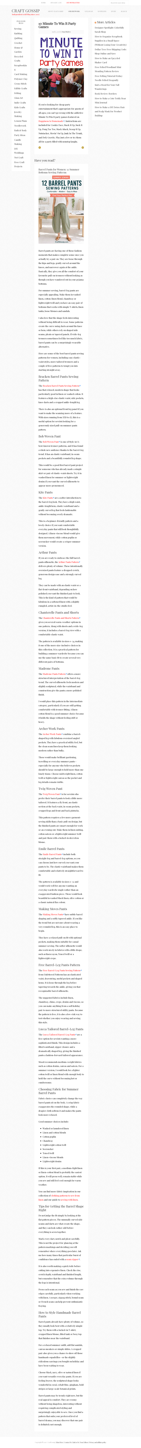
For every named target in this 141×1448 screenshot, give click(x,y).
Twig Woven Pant (51, 794)
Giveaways (89, 11)
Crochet (18, 42)
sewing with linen (69, 1199)
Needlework (20, 125)
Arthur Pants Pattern (68, 562)
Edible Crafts (20, 88)
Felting (17, 93)
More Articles (106, 22)
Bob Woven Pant (51, 441)
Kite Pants (48, 497)
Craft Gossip (26, 10)
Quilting (18, 38)
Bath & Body (20, 130)
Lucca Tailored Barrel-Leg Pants (59, 1034)
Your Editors (84, 1442)
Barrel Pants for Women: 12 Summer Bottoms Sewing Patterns (59, 171)
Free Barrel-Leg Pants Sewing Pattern (61, 970)
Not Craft (18, 157)
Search (124, 11)
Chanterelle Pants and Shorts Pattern (61, 617)
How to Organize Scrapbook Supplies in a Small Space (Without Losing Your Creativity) (110, 40)
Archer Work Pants (52, 734)
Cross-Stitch (20, 83)
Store (113, 11)
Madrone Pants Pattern (54, 673)
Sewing (17, 28)
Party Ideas (19, 135)
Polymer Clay (21, 78)
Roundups (102, 11)
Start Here (59, 1442)
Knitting (18, 33)
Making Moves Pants (53, 914)
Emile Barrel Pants (52, 854)
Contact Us (68, 1442)
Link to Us (76, 1442)
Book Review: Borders (106, 93)
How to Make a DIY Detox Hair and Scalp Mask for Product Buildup (110, 111)
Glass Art (18, 97)
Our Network (74, 11)
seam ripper (72, 1259)
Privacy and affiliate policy (97, 1442)
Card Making (20, 74)
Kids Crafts (19, 107)
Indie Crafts (20, 102)
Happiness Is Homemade (51, 121)
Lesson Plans (20, 120)
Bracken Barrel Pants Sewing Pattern (61, 385)
